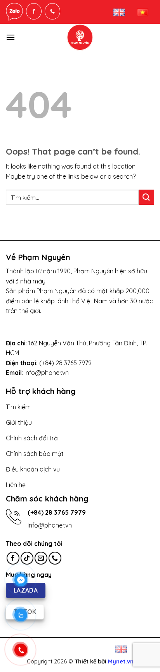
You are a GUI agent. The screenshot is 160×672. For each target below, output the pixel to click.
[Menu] (10, 37)
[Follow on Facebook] (13, 558)
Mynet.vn (121, 661)
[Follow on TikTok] (27, 558)
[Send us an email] (41, 558)
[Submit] (146, 197)
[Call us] (55, 558)
